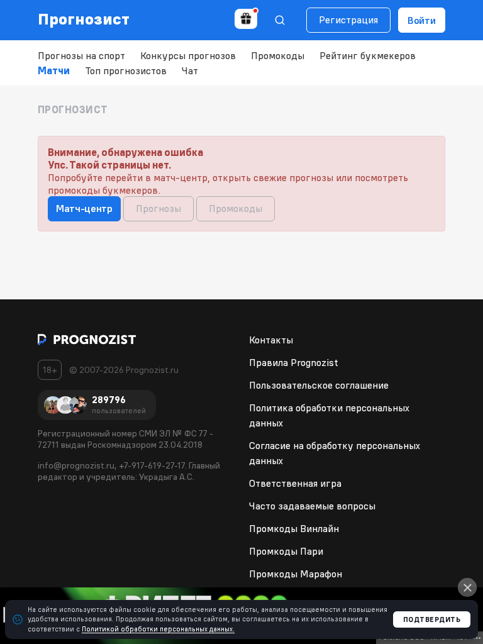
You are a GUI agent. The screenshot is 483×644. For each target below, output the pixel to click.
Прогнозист (84, 18)
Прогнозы (158, 208)
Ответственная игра (295, 483)
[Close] (467, 587)
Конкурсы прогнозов (188, 55)
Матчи (54, 70)
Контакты (271, 339)
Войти (422, 20)
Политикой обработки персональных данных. (158, 629)
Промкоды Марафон (295, 573)
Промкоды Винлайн (294, 528)
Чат (190, 70)
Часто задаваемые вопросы (312, 505)
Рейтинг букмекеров (367, 55)
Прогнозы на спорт (81, 55)
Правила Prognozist (293, 362)
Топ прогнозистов (126, 70)
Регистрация (348, 19)
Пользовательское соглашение (319, 385)
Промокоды (277, 55)
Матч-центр (84, 208)
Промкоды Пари (286, 551)
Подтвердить (432, 619)
